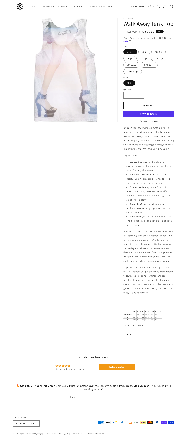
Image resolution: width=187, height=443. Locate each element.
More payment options (149, 121)
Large (129, 58)
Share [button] (129, 334)
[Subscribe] (116, 397)
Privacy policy (64, 434)
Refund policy (51, 434)
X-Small (130, 51)
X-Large (143, 58)
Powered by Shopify (35, 434)
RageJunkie (23, 434)
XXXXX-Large (133, 71)
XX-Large (158, 58)
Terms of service (79, 434)
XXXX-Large (149, 65)
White (129, 83)
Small (144, 51)
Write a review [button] (117, 367)
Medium (158, 51)
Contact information (96, 434)
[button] (35, 6)
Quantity (127, 89)
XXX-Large (131, 65)
